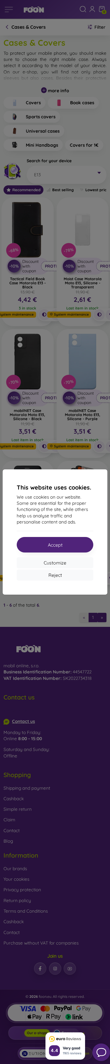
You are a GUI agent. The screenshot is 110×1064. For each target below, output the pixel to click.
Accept (55, 545)
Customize (55, 563)
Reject (55, 575)
